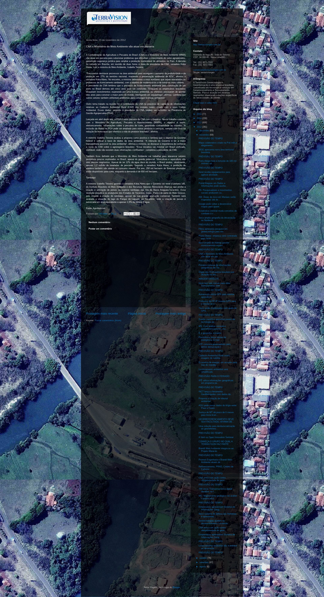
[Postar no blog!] (128, 213)
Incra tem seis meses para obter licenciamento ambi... (214, 284)
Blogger (176, 587)
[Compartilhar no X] (131, 213)
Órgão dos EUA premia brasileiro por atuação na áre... (216, 273)
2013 (199, 122)
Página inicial (137, 313)
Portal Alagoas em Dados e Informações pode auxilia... (213, 184)
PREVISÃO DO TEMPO (211, 138)
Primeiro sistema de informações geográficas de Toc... (215, 266)
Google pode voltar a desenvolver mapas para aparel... (215, 205)
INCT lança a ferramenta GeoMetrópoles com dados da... (216, 393)
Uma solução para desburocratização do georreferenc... (217, 427)
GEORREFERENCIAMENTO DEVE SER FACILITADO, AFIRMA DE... (216, 420)
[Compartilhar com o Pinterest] (138, 213)
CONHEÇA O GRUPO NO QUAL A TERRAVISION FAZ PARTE (216, 442)
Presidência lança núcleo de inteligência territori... (212, 338)
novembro (204, 135)
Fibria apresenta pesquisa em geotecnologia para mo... (213, 230)
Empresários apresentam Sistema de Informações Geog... (217, 508)
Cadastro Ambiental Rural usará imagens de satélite (214, 356)
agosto (203, 566)
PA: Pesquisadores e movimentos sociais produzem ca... (215, 191)
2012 (199, 127)
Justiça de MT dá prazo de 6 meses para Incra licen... (216, 413)
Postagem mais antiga (171, 313)
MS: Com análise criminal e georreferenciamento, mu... (213, 327)
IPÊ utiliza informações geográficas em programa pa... (216, 381)
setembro (204, 562)
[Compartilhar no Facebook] (135, 213)
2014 (199, 118)
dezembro (204, 130)
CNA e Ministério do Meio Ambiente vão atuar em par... (216, 255)
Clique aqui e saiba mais (205, 102)
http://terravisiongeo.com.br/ (207, 44)
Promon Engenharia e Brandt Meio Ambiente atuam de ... (215, 461)
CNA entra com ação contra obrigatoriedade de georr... (212, 479)
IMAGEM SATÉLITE (209, 279)
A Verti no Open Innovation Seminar (216, 437)
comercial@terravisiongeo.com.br (209, 70)
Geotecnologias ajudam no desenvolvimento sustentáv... (214, 522)
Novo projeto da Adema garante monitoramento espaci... (214, 244)
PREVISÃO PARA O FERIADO (214, 376)
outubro (203, 558)
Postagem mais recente (102, 313)
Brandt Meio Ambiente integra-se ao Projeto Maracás (216, 449)
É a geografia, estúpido (210, 333)
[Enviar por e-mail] (125, 213)
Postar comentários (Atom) (108, 320)
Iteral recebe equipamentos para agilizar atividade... (214, 173)
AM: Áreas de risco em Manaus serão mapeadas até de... (217, 198)
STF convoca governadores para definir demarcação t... (215, 345)
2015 (199, 114)
